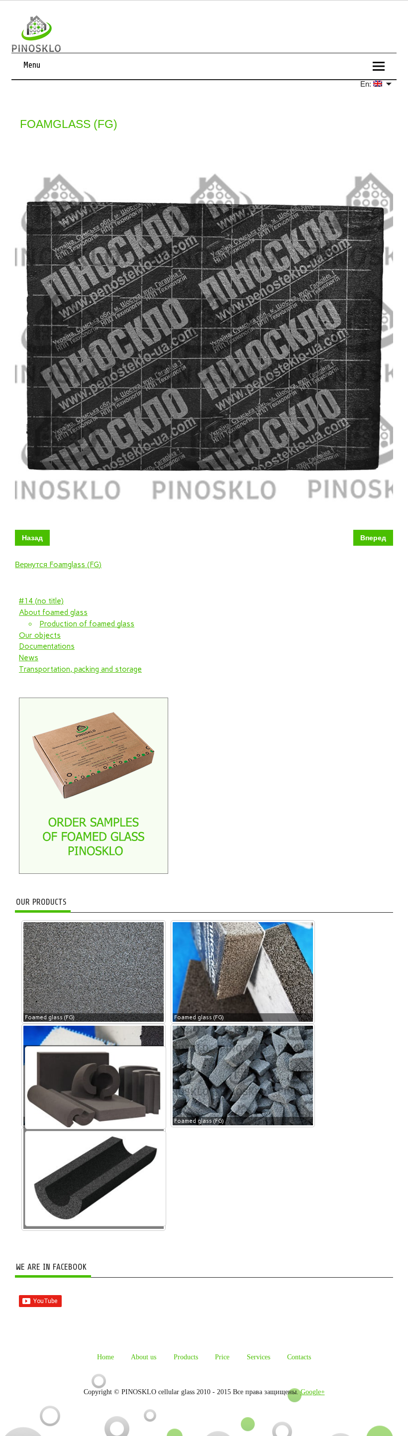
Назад (32, 538)
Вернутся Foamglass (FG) (58, 564)
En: (366, 84)
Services (258, 1357)
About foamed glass (53, 612)
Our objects (40, 635)
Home (105, 1357)
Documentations (47, 646)
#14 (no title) (41, 601)
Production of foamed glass (86, 623)
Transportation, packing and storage (80, 669)
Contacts (299, 1357)
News (28, 657)
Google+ (313, 1392)
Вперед (373, 538)
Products (186, 1357)
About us (143, 1357)
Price (222, 1357)
